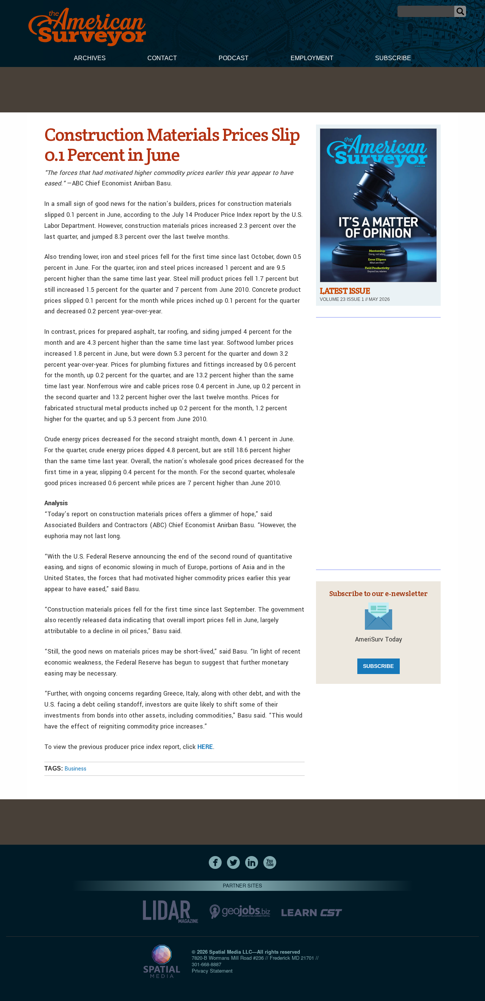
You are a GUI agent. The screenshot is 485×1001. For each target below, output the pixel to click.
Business (75, 769)
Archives (90, 58)
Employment (312, 58)
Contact (162, 58)
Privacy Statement (212, 970)
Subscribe (393, 58)
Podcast (234, 58)
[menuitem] (90, 59)
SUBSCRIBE (378, 666)
